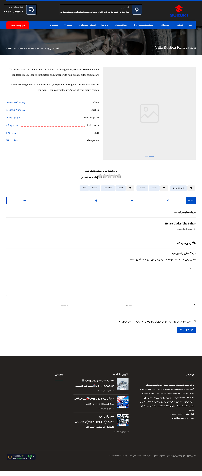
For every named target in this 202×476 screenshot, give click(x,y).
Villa (84, 188)
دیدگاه (192, 269)
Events (154, 188)
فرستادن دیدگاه (186, 330)
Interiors (142, 188)
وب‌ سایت (65, 305)
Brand (120, 188)
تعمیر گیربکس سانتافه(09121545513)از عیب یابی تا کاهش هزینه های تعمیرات (94, 422)
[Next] (191, 114)
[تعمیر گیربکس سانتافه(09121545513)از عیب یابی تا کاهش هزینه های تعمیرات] (123, 420)
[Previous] (108, 114)
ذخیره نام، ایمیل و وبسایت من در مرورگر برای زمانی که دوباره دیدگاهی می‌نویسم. (155, 322)
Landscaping (187, 229)
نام (194, 305)
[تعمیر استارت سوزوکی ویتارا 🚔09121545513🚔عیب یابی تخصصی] (123, 384)
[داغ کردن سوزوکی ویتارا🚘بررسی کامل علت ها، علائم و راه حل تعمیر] (123, 402)
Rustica (94, 188)
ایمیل (129, 305)
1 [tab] (147, 156)
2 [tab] (152, 156)
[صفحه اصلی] (57, 49)
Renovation (108, 188)
